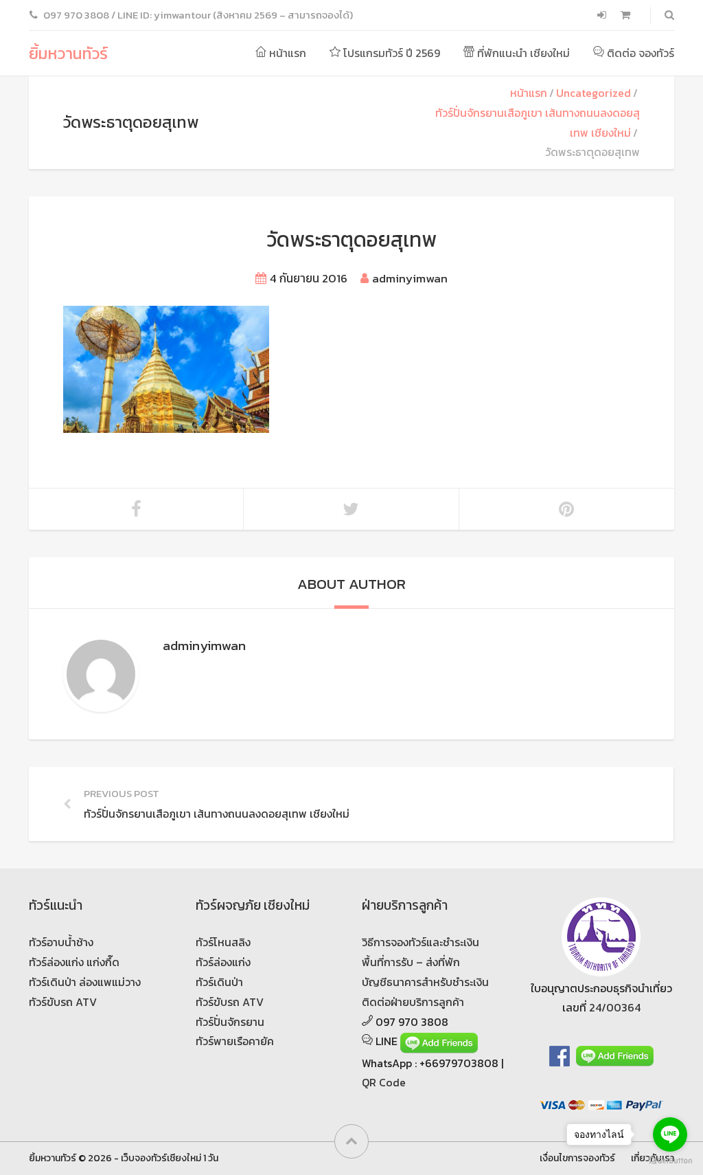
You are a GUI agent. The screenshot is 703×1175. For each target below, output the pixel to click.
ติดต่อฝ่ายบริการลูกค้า (413, 1002)
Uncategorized (593, 93)
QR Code (384, 1082)
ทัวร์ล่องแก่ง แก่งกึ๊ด (74, 962)
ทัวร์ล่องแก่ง (223, 962)
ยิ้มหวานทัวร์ (68, 53)
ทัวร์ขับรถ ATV (63, 1002)
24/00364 (615, 1007)
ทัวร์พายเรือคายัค (235, 1041)
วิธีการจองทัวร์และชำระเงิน (420, 942)
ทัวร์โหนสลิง (223, 942)
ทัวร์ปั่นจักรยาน (230, 1022)
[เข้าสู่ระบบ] (603, 15)
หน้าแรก (286, 53)
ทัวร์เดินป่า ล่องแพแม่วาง (85, 982)
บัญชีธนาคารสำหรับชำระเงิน (425, 982)
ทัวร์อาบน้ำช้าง (61, 942)
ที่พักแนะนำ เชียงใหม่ (522, 53)
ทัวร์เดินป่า (219, 982)
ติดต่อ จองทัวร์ (639, 53)
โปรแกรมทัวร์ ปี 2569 (390, 53)
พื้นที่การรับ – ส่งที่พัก (411, 962)
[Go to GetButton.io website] (670, 1160)
